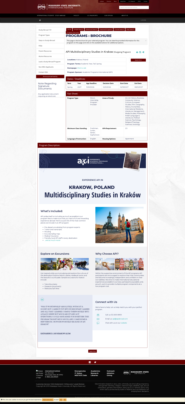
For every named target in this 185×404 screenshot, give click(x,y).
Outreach (111, 371)
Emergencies (80, 371)
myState (102, 1)
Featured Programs (106, 29)
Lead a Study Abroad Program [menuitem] (50, 62)
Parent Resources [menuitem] (45, 51)
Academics (95, 371)
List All (69, 29)
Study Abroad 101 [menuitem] (45, 30)
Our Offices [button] (108, 15)
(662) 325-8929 (52, 377)
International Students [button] (44, 15)
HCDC (139, 1)
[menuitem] (50, 86)
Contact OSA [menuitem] (43, 72)
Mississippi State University (41, 6)
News (115, 1)
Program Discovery (73, 32)
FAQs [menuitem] (40, 46)
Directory (109, 1)
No (65, 399)
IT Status (78, 373)
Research (94, 373)
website (124, 323)
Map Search (130, 29)
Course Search (119, 29)
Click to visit (81, 68)
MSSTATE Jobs (81, 375)
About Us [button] (125, 15)
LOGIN (143, 20)
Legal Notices (79, 384)
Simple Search (78, 29)
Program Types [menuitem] (44, 35)
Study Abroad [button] (60, 15)
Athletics (110, 373)
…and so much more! (52, 240)
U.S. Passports (132, 1)
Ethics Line (69, 384)
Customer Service (43, 384)
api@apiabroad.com (120, 319)
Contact (145, 1)
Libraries (94, 375)
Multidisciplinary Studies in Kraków (92, 194)
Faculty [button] (76, 15)
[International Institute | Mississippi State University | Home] (63, 6)
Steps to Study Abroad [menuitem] (47, 40)
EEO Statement (57, 384)
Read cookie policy (48, 399)
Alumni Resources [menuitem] (45, 56)
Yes (61, 399)
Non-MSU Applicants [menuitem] (46, 67)
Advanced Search (91, 29)
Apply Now (123, 1)
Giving (109, 375)
